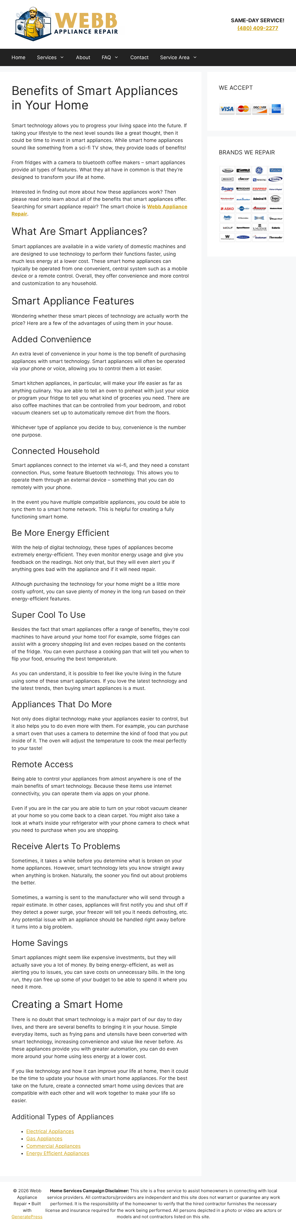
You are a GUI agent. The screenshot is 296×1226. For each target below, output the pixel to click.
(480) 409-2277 (257, 28)
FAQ (106, 57)
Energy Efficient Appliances (57, 1153)
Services (47, 57)
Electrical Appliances (50, 1131)
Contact (139, 57)
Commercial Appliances (53, 1146)
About (83, 57)
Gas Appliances (44, 1138)
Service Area (175, 57)
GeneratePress (27, 1216)
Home (18, 57)
